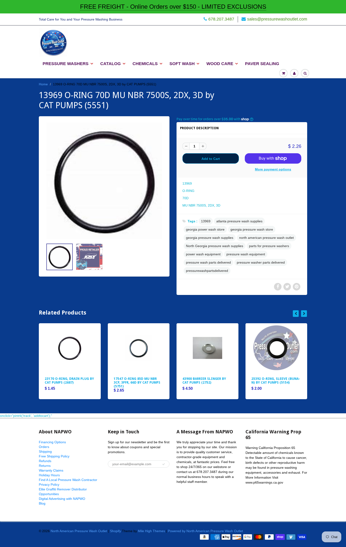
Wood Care (219, 63)
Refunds (45, 461)
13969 (205, 221)
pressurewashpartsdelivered (207, 271)
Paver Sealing (262, 63)
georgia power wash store (205, 229)
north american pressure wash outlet (266, 238)
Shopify (115, 531)
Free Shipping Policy (54, 456)
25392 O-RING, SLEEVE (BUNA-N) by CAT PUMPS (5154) (275, 380)
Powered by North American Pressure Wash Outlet (205, 531)
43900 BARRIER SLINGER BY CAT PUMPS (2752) (204, 380)
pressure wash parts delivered (208, 262)
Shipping (45, 451)
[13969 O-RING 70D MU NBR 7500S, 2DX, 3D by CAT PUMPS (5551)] (104, 181)
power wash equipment (203, 254)
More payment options (273, 169)
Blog (42, 503)
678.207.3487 (221, 19)
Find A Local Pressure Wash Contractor (68, 480)
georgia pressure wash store (251, 229)
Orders (44, 447)
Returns (45, 466)
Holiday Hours (49, 475)
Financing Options (52, 442)
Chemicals (145, 63)
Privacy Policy (49, 484)
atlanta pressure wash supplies (239, 221)
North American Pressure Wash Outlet (79, 531)
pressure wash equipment (245, 254)
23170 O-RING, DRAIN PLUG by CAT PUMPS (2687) (69, 380)
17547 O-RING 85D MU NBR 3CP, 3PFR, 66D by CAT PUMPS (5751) (137, 382)
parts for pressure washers (269, 246)
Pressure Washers (66, 63)
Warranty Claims (51, 470)
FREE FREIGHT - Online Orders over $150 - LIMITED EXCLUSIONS (173, 6)
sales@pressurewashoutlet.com (277, 19)
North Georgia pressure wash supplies (214, 246)
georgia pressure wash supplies (209, 238)
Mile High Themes (151, 531)
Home (43, 84)
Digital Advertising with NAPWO (62, 499)
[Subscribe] (163, 464)
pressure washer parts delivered (261, 262)
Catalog (110, 63)
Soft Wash (182, 63)
